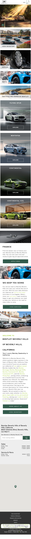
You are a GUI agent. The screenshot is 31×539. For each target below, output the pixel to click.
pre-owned (23, 366)
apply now (15, 261)
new (15, 366)
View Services (15, 307)
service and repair (20, 292)
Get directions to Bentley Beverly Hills (12, 434)
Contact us (6, 401)
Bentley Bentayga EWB (17, 370)
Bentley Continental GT (10, 372)
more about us (15, 406)
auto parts (13, 296)
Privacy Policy (11, 526)
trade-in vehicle (23, 397)
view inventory (15, 412)
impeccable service (13, 395)
